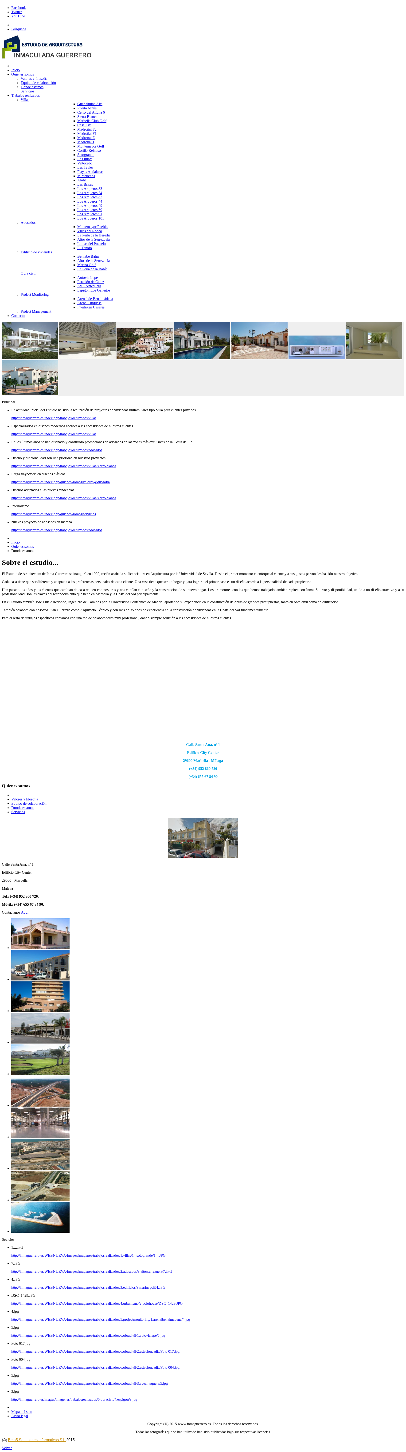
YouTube (18, 16)
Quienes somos (22, 546)
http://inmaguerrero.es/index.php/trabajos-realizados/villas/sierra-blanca (63, 466)
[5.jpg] (40, 1105)
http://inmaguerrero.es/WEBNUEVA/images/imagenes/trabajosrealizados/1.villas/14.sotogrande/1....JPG (88, 1255)
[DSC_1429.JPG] (40, 1042)
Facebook (18, 8)
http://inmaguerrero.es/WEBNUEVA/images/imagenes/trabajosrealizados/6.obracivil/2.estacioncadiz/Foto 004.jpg (95, 1367)
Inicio (15, 542)
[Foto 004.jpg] (40, 1168)
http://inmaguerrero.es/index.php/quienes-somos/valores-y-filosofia (60, 482)
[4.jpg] (40, 1074)
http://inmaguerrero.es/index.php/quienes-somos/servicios (53, 514)
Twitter (16, 12)
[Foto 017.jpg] (40, 1137)
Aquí (24, 912)
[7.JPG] (40, 979)
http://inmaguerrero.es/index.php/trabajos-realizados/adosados (56, 450)
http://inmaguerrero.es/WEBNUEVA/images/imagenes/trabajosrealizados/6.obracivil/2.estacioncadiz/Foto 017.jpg (95, 1351)
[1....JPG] (40, 948)
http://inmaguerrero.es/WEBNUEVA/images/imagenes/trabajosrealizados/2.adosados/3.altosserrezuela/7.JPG (91, 1271)
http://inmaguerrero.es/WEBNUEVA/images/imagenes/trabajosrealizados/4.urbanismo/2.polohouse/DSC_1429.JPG (97, 1303)
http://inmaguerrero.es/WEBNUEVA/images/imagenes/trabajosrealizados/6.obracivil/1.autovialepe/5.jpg (88, 1335)
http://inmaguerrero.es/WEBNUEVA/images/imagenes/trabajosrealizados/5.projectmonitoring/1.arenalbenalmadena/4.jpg (100, 1319)
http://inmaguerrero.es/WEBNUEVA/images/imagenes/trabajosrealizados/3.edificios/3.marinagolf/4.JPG (88, 1287)
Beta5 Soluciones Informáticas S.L (37, 1440)
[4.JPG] (40, 1011)
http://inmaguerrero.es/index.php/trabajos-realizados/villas (53, 418)
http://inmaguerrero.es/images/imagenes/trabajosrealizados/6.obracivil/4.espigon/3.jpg (74, 1399)
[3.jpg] (40, 1231)
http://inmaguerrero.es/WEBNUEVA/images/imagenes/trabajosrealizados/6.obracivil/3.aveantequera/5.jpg (89, 1383)
